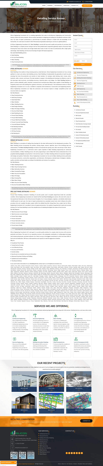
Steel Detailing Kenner (16, 64)
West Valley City (65, 301)
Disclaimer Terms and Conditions (85, 463)
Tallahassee (80, 299)
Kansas (47, 268)
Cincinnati (86, 276)
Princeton (58, 293)
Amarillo (31, 271)
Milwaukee (71, 287)
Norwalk (43, 292)
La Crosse (66, 284)
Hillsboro (45, 283)
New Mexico (36, 267)
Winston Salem (77, 301)
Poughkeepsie (48, 293)
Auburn (69, 271)
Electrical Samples (80, 118)
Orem (68, 292)
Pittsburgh (22, 293)
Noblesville (62, 290)
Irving (87, 283)
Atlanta (66, 271)
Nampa (31, 289)
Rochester (46, 295)
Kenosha (54, 284)
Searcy (58, 298)
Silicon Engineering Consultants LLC (26, 463)
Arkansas (37, 265)
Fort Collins (34, 280)
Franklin (87, 280)
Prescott (53, 293)
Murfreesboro (27, 289)
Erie (38, 279)
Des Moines (86, 277)
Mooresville (13, 289)
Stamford (49, 299)
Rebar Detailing (20, 140)
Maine (40, 268)
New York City (28, 290)
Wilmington (71, 301)
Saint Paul (48, 296)
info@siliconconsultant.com (75, 1)
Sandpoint (83, 296)
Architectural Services (45, 433)
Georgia (44, 267)
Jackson (90, 283)
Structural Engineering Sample (82, 112)
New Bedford (53, 289)
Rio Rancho (32, 295)
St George (35, 299)
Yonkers (87, 301)
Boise (14, 274)
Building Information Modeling (47, 437)
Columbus (31, 277)
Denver (81, 277)
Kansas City (41, 284)
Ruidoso (17, 296)
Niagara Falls (57, 290)
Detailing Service (81, 83)
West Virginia (75, 265)
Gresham (18, 283)
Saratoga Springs (18, 298)
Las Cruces (17, 286)
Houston (62, 283)
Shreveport (66, 298)
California (12, 265)
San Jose (90, 268)
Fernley (83, 279)
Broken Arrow (80, 274)
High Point (41, 283)
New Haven (76, 289)
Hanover (26, 283)
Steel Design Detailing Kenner (51, 136)
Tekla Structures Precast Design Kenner (19, 228)
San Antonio (72, 296)
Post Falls (43, 293)
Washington (52, 268)
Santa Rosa (45, 270)
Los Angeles (69, 268)
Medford (39, 287)
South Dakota (17, 267)
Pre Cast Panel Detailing (23, 191)
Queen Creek (74, 293)
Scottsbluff (45, 298)
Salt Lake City (66, 296)
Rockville (76, 295)
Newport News (51, 290)
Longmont (74, 286)
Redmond (16, 295)
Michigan (33, 268)
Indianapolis (78, 283)
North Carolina (54, 267)
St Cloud (30, 299)
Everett (54, 279)
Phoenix (17, 293)
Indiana (79, 265)
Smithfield (85, 298)
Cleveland (90, 276)
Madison (90, 286)
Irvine (70, 270)
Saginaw (32, 296)
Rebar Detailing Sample (81, 132)
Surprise (67, 299)
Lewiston (47, 286)
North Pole (38, 292)
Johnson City (28, 284)
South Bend (90, 298)
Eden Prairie (28, 279)
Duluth (12, 279)
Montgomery (86, 287)
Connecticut (49, 265)
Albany (12, 271)
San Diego (81, 268)
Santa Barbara (13, 270)
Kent (58, 284)
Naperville (36, 289)
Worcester (83, 301)
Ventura (55, 270)
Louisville (78, 286)
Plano (26, 293)
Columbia (27, 277)
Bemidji (70, 273)
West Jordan (50, 301)
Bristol (71, 274)
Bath (39, 273)
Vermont (71, 267)
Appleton (50, 271)
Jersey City (23, 284)
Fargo (70, 279)
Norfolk (71, 290)
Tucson (12, 301)
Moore (91, 287)
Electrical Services (44, 439)
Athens (62, 271)
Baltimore (16, 273)
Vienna (32, 301)
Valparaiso (24, 301)
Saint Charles (37, 296)
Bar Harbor (21, 273)
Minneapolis (76, 287)
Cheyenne (77, 276)
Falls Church (66, 279)
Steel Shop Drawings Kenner (17, 136)
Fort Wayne (77, 280)
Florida (12, 267)
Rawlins (12, 295)
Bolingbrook (18, 274)
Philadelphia (13, 293)
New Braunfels (64, 289)
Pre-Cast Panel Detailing (82, 91)
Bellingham (66, 273)
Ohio (21, 267)
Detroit (90, 277)
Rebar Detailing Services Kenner (18, 187)
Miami (55, 287)
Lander (90, 284)
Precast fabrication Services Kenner (59, 228)
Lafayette (70, 284)
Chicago (81, 276)
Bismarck (82, 273)
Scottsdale (50, 298)
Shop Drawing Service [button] (82, 97)
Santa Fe (90, 296)
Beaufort (48, 273)
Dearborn (73, 277)
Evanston (45, 279)
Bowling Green (53, 274)
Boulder (35, 274)
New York (87, 267)
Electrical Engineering (82, 80)
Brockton (75, 274)
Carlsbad (25, 276)
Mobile (81, 287)
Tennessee (55, 265)
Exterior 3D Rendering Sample (82, 137)
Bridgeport (67, 274)
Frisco (91, 280)
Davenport (58, 277)
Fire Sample (78, 129)
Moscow (17, 289)
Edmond (32, 279)
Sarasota (12, 298)
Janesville (18, 284)
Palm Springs (50, 270)
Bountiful (45, 274)
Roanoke (41, 295)
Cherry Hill (66, 276)
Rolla (83, 295)
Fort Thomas (71, 280)
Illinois (19, 265)
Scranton (54, 298)
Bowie (49, 274)
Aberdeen (83, 270)
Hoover (58, 283)
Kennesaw (50, 284)
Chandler (46, 276)
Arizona (32, 265)
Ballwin (12, 273)
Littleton (65, 286)
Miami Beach (59, 287)
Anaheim (35, 270)
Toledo (91, 299)
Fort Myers (56, 280)
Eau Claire (23, 279)
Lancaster (87, 284)
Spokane (15, 299)
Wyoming (75, 267)
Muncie (21, 289)
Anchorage (36, 271)
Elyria (36, 279)
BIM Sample (78, 115)
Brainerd (59, 274)
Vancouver (28, 301)
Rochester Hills (51, 295)
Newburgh (37, 290)
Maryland (28, 268)
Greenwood (13, 283)
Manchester (13, 287)
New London (87, 289)
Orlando (71, 292)
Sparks (12, 299)
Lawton (32, 286)
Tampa (84, 299)
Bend (73, 273)
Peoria (91, 292)
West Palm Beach (57, 301)
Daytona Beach (68, 277)
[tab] (82, 72)
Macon (86, 286)
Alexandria (22, 271)
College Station (14, 277)
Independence (72, 283)
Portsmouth (38, 293)
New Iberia (81, 289)
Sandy (87, 296)
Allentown (27, 271)
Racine (82, 293)
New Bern (59, 289)
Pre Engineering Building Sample (83, 140)
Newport (45, 290)
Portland (33, 293)
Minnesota (19, 268)
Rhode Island (89, 265)
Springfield (20, 299)
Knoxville (61, 284)
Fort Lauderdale (45, 280)
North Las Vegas (18, 292)
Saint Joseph (42, 296)
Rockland (72, 295)
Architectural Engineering (83, 72)
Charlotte (56, 276)
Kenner (45, 284)
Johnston (33, 284)
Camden (21, 276)
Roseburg (86, 295)
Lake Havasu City (76, 284)
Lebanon (36, 286)
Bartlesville (36, 273)
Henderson (35, 283)
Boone (23, 274)
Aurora (83, 271)
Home (39, 21)
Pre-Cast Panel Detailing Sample (83, 126)
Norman (75, 290)
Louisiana (41, 265)
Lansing (12, 286)
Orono (75, 292)
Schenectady (39, 298)
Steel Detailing (19, 68)
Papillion (83, 292)
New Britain (70, 289)
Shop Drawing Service (80, 121)
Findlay (87, 279)
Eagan (19, 279)
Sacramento (85, 268)
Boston (31, 274)
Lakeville (82, 284)
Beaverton (53, 273)
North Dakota (60, 267)
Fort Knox (39, 280)
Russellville (21, 296)
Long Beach (39, 270)
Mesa (51, 287)
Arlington (54, 271)
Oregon (82, 267)
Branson (62, 274)
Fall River (61, 279)
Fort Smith (66, 280)
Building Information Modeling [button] (84, 77)
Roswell (90, 295)
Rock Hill (57, 295)
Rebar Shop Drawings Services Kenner (31, 187)
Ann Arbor (45, 271)
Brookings (86, 274)
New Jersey (84, 265)
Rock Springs (62, 295)
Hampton (22, 283)
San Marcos (78, 296)
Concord (35, 277)
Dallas (50, 277)
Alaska (31, 267)
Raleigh (86, 293)
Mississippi (64, 268)
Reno (20, 295)
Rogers (79, 295)
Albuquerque (16, 271)
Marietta (24, 287)
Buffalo (12, 276)
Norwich (47, 292)
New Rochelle (17, 290)
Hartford (31, 283)
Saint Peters (53, 296)
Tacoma (75, 299)
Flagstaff (12, 280)
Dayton (62, 277)
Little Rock (61, 286)
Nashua (43, 289)
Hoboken (50, 283)
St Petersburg (44, 299)
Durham (15, 279)
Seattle (62, 298)
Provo (67, 293)
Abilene (87, 270)
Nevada (36, 268)
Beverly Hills (23, 270)
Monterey (79, 270)
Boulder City (40, 274)
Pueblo (70, 293)
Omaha (65, 292)
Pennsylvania (28, 265)
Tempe (87, 299)
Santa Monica (29, 270)
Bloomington (87, 273)
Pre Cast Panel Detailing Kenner (27, 64)
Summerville (59, 299)
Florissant (24, 280)
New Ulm (22, 290)
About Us (64, 463)
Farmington (74, 279)
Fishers (90, 279)
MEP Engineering (81, 88)
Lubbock (83, 286)
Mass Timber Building (82, 99)
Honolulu (54, 283)
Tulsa (15, 301)
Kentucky (24, 268)
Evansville (50, 279)
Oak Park (51, 292)
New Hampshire (26, 267)
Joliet (37, 284)
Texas (16, 265)
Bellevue (61, 273)
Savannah (24, 298)
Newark (32, 290)
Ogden (55, 292)
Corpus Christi (41, 277)
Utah (41, 267)
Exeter (57, 279)
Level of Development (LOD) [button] (83, 102)
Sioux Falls (76, 298)
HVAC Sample (79, 146)
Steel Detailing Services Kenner (40, 136)
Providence (62, 293)
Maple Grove (19, 287)
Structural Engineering (82, 75)
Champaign (41, 276)
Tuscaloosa (19, 301)
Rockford (67, 295)
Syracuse (72, 299)
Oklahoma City (60, 292)
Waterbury (46, 301)
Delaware (57, 268)
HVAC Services (80, 86)
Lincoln (56, 286)
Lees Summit (42, 286)
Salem (57, 296)
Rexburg (23, 295)
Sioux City (71, 298)
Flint (16, 280)
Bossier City (27, 274)
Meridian (48, 287)
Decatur (77, 277)
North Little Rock (26, 292)
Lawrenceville (27, 286)
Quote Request (87, 5)
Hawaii (91, 267)
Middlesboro (65, 287)
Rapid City (90, 293)
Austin (86, 271)
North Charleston (86, 290)
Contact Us (86, 420)
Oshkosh (79, 292)
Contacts (75, 463)
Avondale (90, 271)
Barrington (31, 273)
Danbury (54, 277)
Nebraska (44, 268)
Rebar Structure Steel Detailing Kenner (59, 187)
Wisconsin (66, 267)
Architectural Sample (80, 109)
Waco (42, 301)
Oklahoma (48, 267)
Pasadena (63, 270)
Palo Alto (74, 270)
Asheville (58, 271)
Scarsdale (29, 298)
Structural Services (44, 435)
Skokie (80, 298)
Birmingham (77, 273)
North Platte (32, 292)
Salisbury (61, 296)
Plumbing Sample (79, 143)
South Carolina (64, 265)
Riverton (37, 295)
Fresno (67, 270)
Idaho (79, 267)
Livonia (69, 286)
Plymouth (29, 293)
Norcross (67, 290)
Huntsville (67, 283)
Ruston (25, 296)
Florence (19, 280)
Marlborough (29, 287)
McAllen (34, 287)
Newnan (41, 290)
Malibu (59, 270)
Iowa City (83, 283)
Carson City (30, 276)
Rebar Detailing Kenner (37, 64)
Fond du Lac (28, 280)
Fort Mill (51, 280)
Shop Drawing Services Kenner (48, 64)
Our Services (69, 463)
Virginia (45, 265)
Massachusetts (14, 268)
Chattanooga (60, 276)
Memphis (43, 287)
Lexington (52, 286)
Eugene (41, 279)
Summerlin (54, 299)
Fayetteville (79, 279)
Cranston (46, 277)
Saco (29, 296)
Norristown (79, 290)
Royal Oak (13, 296)
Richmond (28, 295)
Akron (91, 270)
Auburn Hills (74, 271)
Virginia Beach (37, 301)
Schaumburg (33, 298)
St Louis (39, 299)
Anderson (40, 271)
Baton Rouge (43, 273)
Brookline (90, 274)
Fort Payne (61, 280)
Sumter (64, 299)
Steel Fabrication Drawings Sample (83, 123)
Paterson (87, 292)
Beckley (57, 273)
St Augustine (25, 299)
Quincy (79, 293)
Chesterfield (71, 276)
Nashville (48, 289)
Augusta (79, 271)
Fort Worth (83, 280)
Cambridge (16, 276)
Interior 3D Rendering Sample (82, 135)
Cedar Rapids (35, 276)
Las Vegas (22, 286)
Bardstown (26, 273)
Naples (40, 289)
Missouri (59, 265)
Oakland (18, 270)
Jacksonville (13, 284)
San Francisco (75, 268)
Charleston (51, 276)
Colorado (23, 265)
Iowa (61, 268)
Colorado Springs (20, 277)
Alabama (69, 265)
